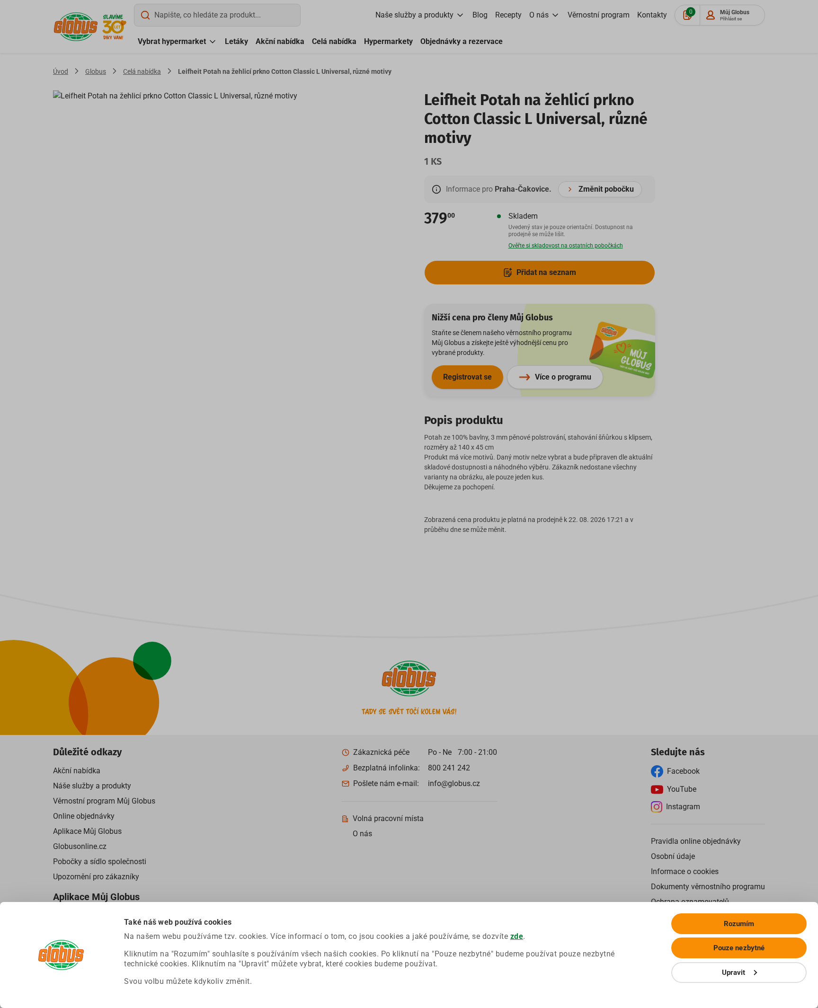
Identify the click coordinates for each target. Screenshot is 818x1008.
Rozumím (739, 924)
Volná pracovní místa (388, 818)
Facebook (683, 771)
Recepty (508, 14)
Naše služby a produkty (414, 14)
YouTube (681, 789)
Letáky (236, 41)
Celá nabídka (334, 41)
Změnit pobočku (606, 189)
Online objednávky (84, 816)
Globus (95, 71)
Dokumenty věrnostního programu (708, 886)
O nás (539, 14)
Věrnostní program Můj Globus (104, 800)
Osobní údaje (673, 856)
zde (517, 936)
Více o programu (563, 376)
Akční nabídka (280, 41)
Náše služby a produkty (92, 785)
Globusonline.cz (80, 846)
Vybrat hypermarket (172, 41)
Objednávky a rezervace (461, 41)
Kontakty (652, 14)
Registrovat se (467, 376)
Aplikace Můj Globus (87, 831)
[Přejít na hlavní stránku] (75, 26)
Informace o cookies (685, 871)
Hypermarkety (388, 41)
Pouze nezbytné (739, 948)
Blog (480, 14)
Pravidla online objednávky (696, 841)
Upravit (734, 972)
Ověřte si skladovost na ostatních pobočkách (565, 245)
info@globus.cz (454, 783)
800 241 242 (449, 767)
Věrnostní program (599, 14)
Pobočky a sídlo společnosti (99, 861)
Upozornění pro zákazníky (96, 876)
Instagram (683, 806)
